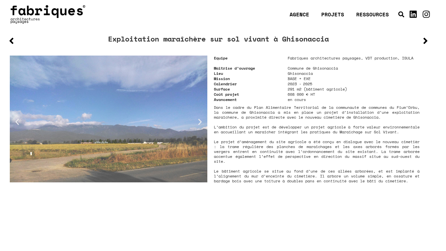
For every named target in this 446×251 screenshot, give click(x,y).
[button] (401, 14)
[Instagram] (426, 14)
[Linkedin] (413, 14)
